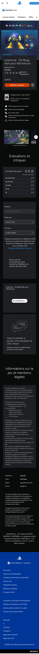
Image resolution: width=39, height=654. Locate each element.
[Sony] (34, 653)
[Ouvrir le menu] (2, 3)
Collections (22, 17)
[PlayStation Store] (10, 10)
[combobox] (19, 211)
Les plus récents (8, 17)
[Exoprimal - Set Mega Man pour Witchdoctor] (16, 137)
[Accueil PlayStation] (19, 3)
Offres (31, 17)
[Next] (36, 137)
